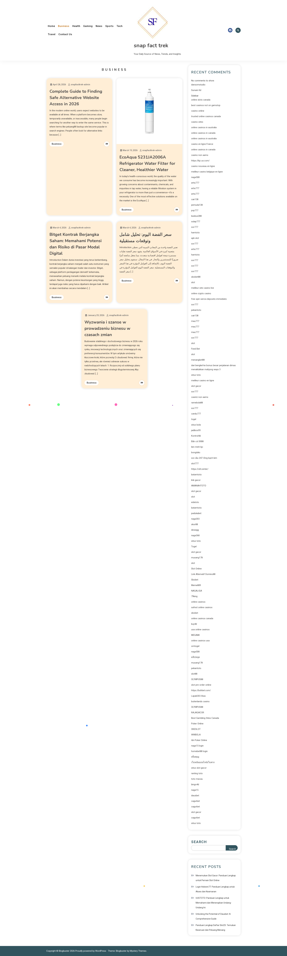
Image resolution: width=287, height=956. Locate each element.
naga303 (195, 518)
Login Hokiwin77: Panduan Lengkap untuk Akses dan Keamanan (215, 889)
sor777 (194, 227)
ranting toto (197, 773)
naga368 (195, 535)
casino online (197, 110)
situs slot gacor (199, 768)
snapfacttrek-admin (80, 84)
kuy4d (194, 624)
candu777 (196, 413)
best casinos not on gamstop (205, 105)
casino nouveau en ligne (203, 166)
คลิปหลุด (195, 657)
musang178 (197, 557)
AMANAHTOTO (198, 485)
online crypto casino (201, 293)
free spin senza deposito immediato (209, 299)
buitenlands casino (200, 701)
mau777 (195, 321)
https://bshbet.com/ (201, 690)
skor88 (194, 524)
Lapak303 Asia (198, 696)
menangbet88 (198, 359)
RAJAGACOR (197, 712)
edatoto (195, 502)
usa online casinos (200, 629)
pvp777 (194, 210)
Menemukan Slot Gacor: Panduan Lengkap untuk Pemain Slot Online (216, 878)
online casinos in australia (204, 127)
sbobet (194, 613)
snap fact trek (151, 45)
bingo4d (195, 784)
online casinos (198, 601)
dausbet (195, 795)
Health (76, 26)
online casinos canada (202, 618)
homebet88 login (199, 751)
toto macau (197, 779)
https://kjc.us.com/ (200, 160)
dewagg (195, 530)
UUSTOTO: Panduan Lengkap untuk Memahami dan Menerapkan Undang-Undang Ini (214, 903)
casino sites (197, 122)
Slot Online (196, 568)
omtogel (195, 646)
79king (194, 596)
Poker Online (197, 723)
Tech (120, 26)
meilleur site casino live (202, 288)
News (99, 26)
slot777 (195, 463)
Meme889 (196, 585)
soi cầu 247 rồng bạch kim (204, 458)
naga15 (194, 790)
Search (199, 842)
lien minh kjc (197, 447)
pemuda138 (197, 205)
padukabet (196, 513)
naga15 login (197, 745)
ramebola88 (197, 402)
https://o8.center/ (199, 469)
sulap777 (195, 221)
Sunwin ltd (196, 90)
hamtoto (195, 232)
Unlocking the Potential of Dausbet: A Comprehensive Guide (213, 916)
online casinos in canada (203, 133)
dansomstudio (198, 84)
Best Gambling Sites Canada (205, 718)
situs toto (196, 375)
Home (51, 26)
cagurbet (195, 801)
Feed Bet (195, 348)
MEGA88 (195, 635)
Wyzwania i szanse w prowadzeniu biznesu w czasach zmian (107, 328)
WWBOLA (196, 734)
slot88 (194, 673)
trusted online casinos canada (206, 116)
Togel (194, 546)
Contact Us (65, 34)
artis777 (195, 182)
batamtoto (196, 474)
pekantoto (196, 310)
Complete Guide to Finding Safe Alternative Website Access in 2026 (75, 98)
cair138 (194, 199)
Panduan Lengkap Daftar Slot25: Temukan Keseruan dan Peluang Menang (216, 927)
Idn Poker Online (199, 740)
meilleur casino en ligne (202, 380)
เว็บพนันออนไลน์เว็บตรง (203, 762)
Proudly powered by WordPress (91, 951)
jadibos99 (196, 430)
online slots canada (200, 99)
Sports (109, 26)
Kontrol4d (196, 435)
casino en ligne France (202, 144)
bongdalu (195, 452)
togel (193, 419)
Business (63, 26)
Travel (51, 34)
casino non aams (199, 155)
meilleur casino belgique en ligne (207, 171)
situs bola (196, 424)
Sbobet (194, 579)
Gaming (88, 26)
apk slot (195, 238)
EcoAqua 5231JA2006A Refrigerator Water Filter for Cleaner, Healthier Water (147, 163)
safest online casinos (201, 607)
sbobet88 (195, 276)
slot (193, 282)
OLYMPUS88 (197, 679)
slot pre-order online (201, 684)
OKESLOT (196, 729)
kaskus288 (196, 216)
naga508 (195, 177)
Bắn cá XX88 (197, 441)
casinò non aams (199, 397)
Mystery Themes (138, 951)
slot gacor (196, 386)
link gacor (196, 480)
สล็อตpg (195, 756)
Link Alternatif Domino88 (203, 574)
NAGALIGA (196, 590)
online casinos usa (200, 640)
